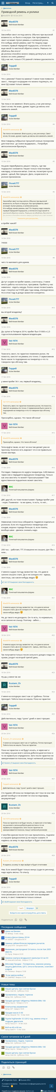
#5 (54, 161)
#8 (54, 258)
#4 (54, 124)
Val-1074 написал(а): (11, 402)
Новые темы (8, 984)
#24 (53, 692)
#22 (53, 635)
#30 (53, 887)
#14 (53, 396)
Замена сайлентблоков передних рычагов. (25, 943)
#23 (53, 672)
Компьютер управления (16, 1006)
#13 (53, 377)
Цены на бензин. (13, 931)
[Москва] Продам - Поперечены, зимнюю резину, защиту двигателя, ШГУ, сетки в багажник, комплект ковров (29, 967)
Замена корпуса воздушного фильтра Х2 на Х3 (26, 958)
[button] (3, 3)
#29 (53, 855)
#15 (53, 433)
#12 (53, 349)
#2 (54, 74)
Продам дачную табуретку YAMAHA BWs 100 (25, 1000)
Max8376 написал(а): (11, 129)
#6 (54, 192)
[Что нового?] (48, 3)
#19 (53, 545)
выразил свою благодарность (19, 582)
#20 (53, 567)
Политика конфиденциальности (32, 1084)
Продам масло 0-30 (14, 1012)
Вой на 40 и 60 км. (13, 1027)
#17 (53, 495)
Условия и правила (9, 1084)
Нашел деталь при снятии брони (20, 988)
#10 (53, 308)
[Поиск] (52, 3)
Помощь (5, 1086)
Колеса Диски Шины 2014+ (17, 937)
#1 (54, 30)
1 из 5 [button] (21, 908)
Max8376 (6, 15)
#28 (53, 813)
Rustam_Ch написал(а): (12, 739)
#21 (53, 598)
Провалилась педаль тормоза (19, 994)
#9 (54, 277)
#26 (53, 733)
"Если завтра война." (14, 975)
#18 (53, 517)
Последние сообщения (13, 927)
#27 (53, 779)
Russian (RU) (25, 1080)
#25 (53, 714)
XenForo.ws (30, 1091)
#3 (54, 99)
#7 (54, 238)
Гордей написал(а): (10, 784)
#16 (53, 468)
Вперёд (30, 908)
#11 (53, 327)
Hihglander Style (10, 1080)
